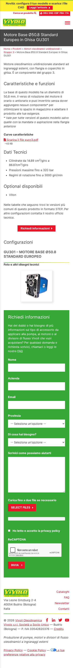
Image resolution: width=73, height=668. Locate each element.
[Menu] (67, 22)
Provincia (14, 415)
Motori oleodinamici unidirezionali (42, 48)
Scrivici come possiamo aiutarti (29, 453)
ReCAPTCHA (17, 539)
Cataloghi (62, 591)
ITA (67, 13)
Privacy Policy (13, 650)
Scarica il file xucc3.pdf (22, 140)
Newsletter (62, 603)
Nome (12, 359)
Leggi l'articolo (38, 7)
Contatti (63, 609)
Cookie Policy (36, 650)
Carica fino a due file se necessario (32, 500)
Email (11, 397)
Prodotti (17, 48)
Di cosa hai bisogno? (22, 434)
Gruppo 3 (9, 52)
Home (7, 48)
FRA (62, 13)
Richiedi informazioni (35, 228)
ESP (56, 13)
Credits (59, 629)
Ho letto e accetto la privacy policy (36, 530)
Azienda (13, 378)
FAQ (20, 351)
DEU (45, 13)
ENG (51, 13)
